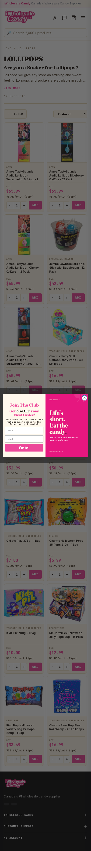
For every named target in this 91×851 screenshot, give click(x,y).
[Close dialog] (84, 397)
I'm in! (24, 448)
